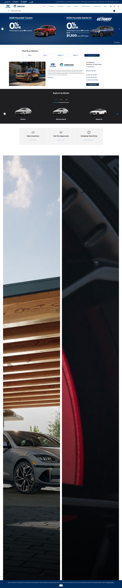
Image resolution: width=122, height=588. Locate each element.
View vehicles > (33, 140)
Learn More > (51, 77)
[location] (81, 1)
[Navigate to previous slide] (1, 29)
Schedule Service (92, 84)
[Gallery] (61, 29)
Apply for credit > (61, 140)
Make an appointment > (89, 140)
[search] (118, 6)
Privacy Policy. (110, 582)
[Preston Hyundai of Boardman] (15, 6)
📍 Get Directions (90, 66)
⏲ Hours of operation (91, 70)
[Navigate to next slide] (121, 29)
